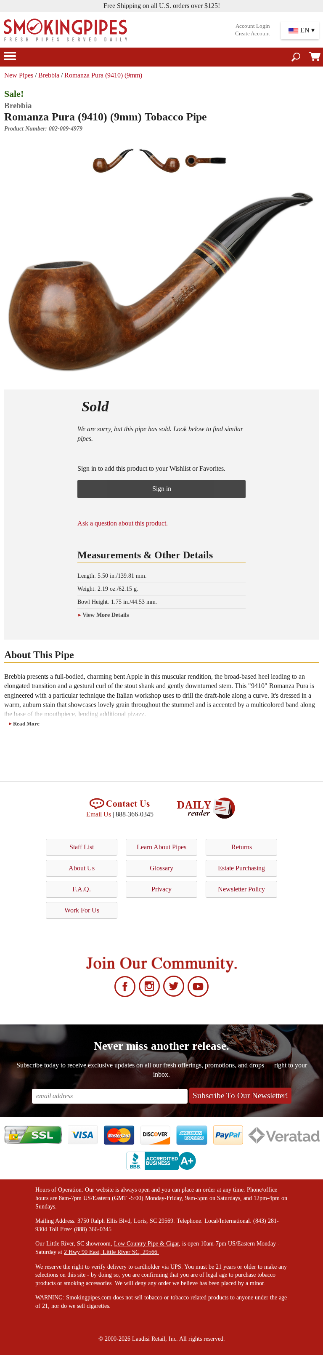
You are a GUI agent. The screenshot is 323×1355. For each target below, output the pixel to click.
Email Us (98, 814)
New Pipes (18, 75)
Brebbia (48, 75)
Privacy (161, 889)
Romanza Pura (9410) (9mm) (103, 75)
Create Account (252, 34)
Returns (241, 847)
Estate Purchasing (241, 868)
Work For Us (81, 910)
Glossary (161, 868)
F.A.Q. (81, 889)
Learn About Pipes (161, 847)
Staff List (81, 847)
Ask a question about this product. (122, 523)
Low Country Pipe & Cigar (146, 1243)
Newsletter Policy (241, 889)
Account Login (253, 26)
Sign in (161, 488)
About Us (82, 868)
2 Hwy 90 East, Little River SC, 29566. (111, 1252)
